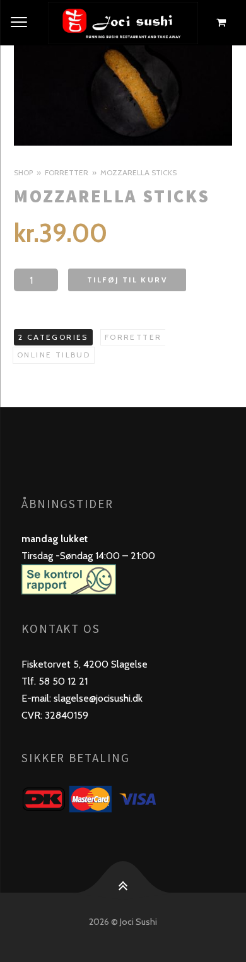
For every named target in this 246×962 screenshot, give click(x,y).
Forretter (66, 172)
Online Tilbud (53, 354)
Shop (23, 172)
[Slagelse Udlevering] (123, 22)
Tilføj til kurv (127, 279)
